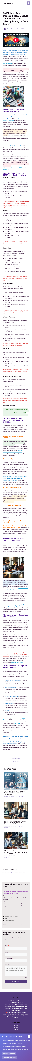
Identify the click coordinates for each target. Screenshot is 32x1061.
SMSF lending (17, 723)
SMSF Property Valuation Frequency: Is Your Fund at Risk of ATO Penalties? (15, 852)
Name (7, 945)
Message (7, 964)
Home (16, 1025)
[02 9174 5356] (7, 919)
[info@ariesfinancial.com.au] (10, 917)
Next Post (16, 761)
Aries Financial (7, 3)
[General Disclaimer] (8, 921)
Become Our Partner (16, 1033)
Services (16, 1027)
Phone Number (9, 958)
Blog (16, 1031)
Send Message (16, 981)
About (16, 1029)
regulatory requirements (17, 662)
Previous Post (16, 758)
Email (6, 952)
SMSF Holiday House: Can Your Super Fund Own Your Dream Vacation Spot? (14, 793)
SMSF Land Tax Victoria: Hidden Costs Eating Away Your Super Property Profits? (15, 822)
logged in (11, 872)
